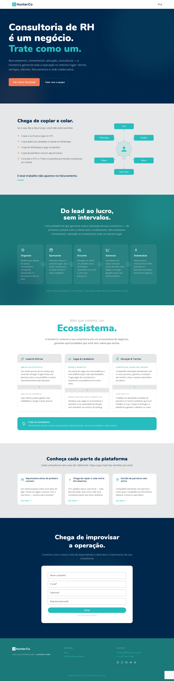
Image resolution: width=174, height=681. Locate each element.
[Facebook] (126, 663)
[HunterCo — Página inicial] (22, 4)
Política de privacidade (74, 656)
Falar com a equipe (55, 82)
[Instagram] (122, 663)
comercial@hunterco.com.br (128, 652)
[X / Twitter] (135, 663)
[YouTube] (130, 663)
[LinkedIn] (117, 663)
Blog (160, 4)
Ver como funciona (24, 82)
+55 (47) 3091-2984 (125, 656)
